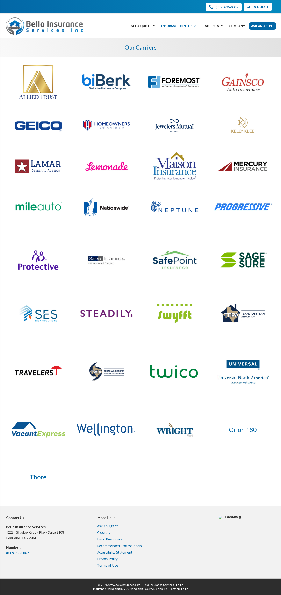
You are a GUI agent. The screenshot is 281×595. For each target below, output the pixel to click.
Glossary (103, 533)
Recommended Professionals (119, 546)
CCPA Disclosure (156, 588)
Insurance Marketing (106, 588)
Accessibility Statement (114, 553)
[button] (224, 7)
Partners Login (178, 588)
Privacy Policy (107, 559)
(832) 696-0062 (17, 553)
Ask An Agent (107, 526)
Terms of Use (107, 566)
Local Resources (109, 539)
